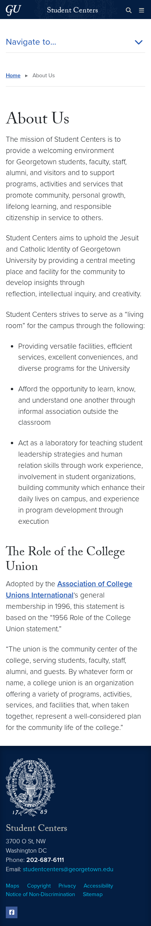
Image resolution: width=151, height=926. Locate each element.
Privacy (67, 886)
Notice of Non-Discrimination (40, 894)
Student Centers (72, 11)
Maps (12, 886)
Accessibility (98, 886)
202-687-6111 (45, 860)
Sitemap (93, 894)
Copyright (39, 886)
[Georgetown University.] (13, 10)
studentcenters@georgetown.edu (68, 869)
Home (13, 75)
